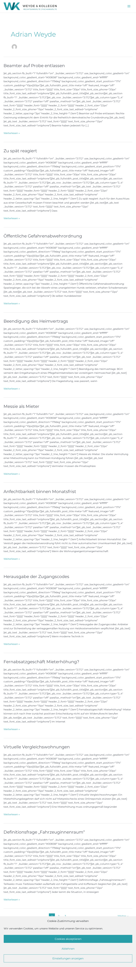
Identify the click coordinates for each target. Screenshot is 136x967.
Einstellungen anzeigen (68, 958)
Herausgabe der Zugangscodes (36, 576)
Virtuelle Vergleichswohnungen (37, 746)
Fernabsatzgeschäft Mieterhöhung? (41, 661)
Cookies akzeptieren (68, 939)
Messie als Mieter (21, 406)
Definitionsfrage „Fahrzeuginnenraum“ (44, 832)
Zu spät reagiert (20, 150)
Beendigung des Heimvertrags (36, 321)
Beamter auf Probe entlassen (34, 65)
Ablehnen (68, 948)
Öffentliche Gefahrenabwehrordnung (43, 236)
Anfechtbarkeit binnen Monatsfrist (40, 491)
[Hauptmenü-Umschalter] (129, 6)
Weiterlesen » (12, 133)
